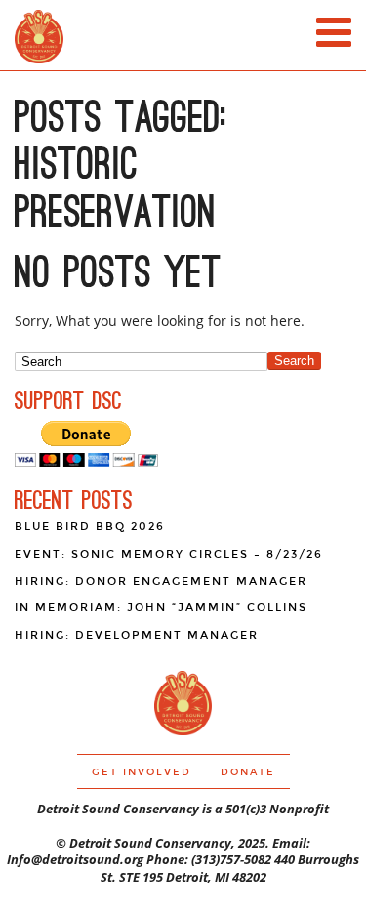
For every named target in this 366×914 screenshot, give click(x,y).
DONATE (248, 772)
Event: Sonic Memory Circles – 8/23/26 (169, 554)
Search (294, 360)
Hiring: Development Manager (137, 635)
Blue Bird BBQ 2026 (90, 526)
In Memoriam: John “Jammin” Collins (161, 608)
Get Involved (141, 772)
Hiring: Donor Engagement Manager (161, 581)
